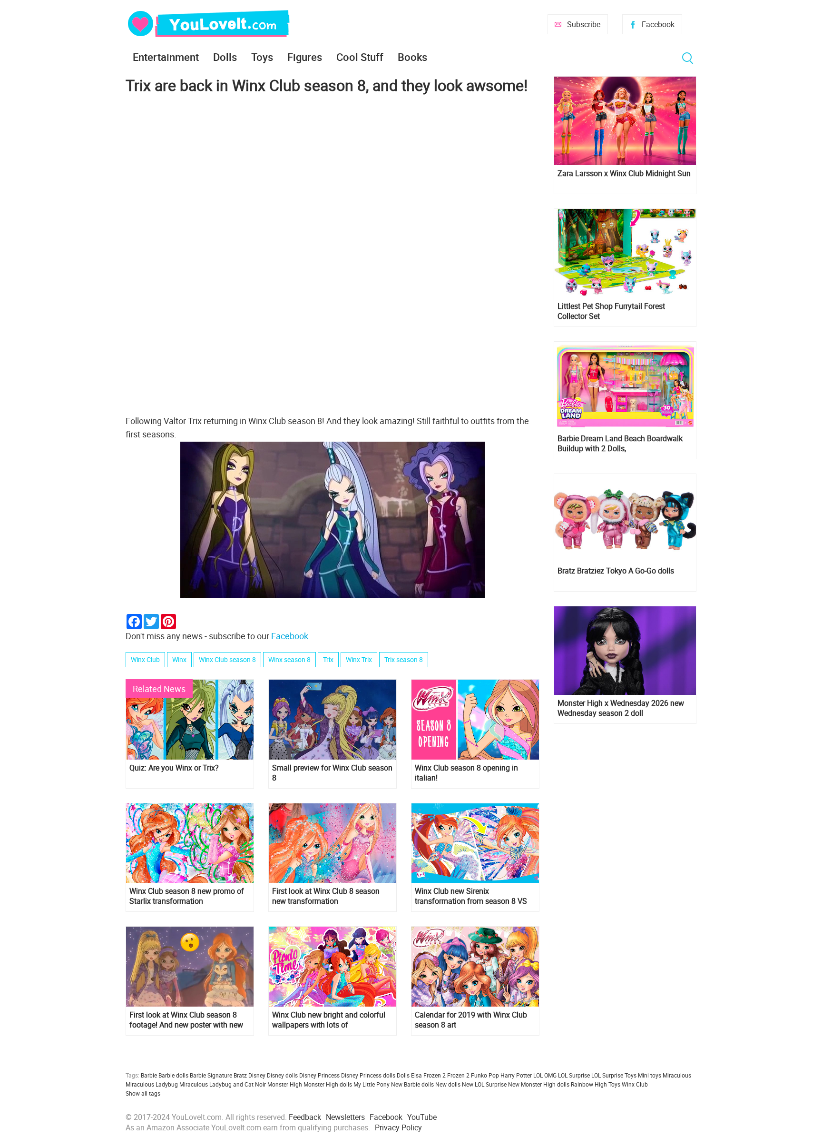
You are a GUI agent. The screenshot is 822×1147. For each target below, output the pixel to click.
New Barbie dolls (412, 1084)
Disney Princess (319, 1075)
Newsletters (345, 1117)
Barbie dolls (173, 1075)
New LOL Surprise (484, 1084)
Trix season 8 (403, 659)
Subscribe (583, 24)
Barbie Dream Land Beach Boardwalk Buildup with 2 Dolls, (620, 444)
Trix (328, 659)
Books (412, 57)
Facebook (658, 24)
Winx (179, 659)
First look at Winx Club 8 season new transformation (326, 896)
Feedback (305, 1117)
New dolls (447, 1084)
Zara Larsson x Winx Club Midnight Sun (624, 173)
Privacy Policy (398, 1127)
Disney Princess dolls (368, 1075)
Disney (256, 1075)
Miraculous (677, 1075)
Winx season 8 (289, 659)
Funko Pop (485, 1075)
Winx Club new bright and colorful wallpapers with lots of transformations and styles (328, 1020)
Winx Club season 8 (227, 659)
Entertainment (166, 57)
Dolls (225, 57)
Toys (262, 57)
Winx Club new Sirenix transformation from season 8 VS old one (471, 896)
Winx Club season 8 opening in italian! (466, 773)
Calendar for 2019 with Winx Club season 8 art (471, 1020)
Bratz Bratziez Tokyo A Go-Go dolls (616, 571)
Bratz (240, 1075)
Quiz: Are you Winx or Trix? (174, 768)
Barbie (149, 1075)
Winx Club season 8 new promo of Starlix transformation (186, 896)
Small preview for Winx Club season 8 (332, 773)
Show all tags (143, 1093)
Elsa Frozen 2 (428, 1075)
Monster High (284, 1084)
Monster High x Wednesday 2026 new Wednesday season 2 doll (621, 708)
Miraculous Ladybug (152, 1084)
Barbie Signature (211, 1075)
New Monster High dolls (538, 1084)
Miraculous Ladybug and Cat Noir (222, 1084)
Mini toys (649, 1075)
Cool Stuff (359, 57)
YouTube (422, 1117)
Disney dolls (282, 1075)
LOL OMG (545, 1075)
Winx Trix (359, 659)
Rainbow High (589, 1084)
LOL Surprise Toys (613, 1075)
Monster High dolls (327, 1084)
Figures (304, 57)
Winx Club (145, 659)
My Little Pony (371, 1084)
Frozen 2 (458, 1075)
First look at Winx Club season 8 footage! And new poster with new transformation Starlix (186, 1020)
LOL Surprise (574, 1075)
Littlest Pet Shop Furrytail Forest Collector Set (611, 311)
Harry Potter (516, 1075)
